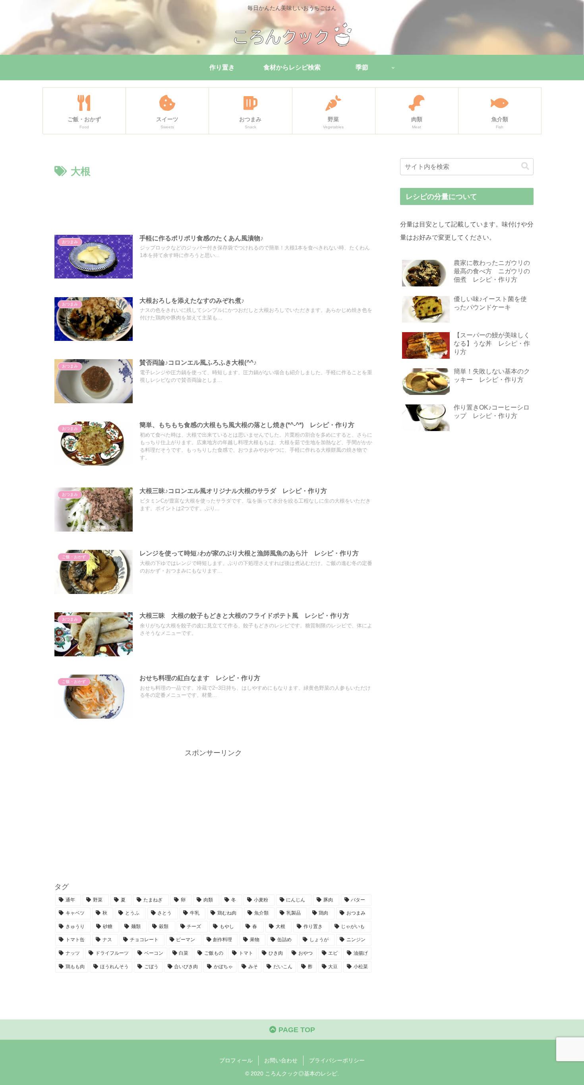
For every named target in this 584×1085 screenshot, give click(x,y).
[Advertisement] (213, 202)
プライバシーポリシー (337, 1060)
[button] (525, 166)
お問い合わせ (281, 1060)
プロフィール (236, 1060)
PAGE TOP (296, 1030)
